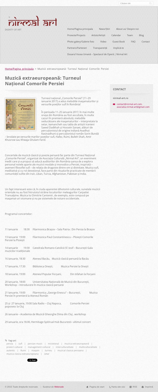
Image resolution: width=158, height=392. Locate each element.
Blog (141, 35)
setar (46, 353)
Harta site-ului (118, 387)
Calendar (116, 35)
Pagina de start (96, 387)
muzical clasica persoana (70, 350)
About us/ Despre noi (127, 28)
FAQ (133, 41)
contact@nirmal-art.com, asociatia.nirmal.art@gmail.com (133, 105)
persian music (35, 343)
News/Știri (104, 28)
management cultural (39, 347)
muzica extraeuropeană (76, 343)
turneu (48, 350)
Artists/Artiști (98, 35)
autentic (10, 350)
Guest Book (118, 41)
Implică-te (118, 47)
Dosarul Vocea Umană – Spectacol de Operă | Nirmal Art (97, 54)
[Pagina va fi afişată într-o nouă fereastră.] (20, 129)
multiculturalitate (88, 347)
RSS (135, 387)
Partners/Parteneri (77, 47)
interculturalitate (64, 347)
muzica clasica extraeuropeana (22, 353)
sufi (20, 343)
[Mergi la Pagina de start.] (31, 22)
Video (103, 41)
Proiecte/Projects (76, 35)
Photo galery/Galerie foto (80, 41)
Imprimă (149, 387)
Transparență (100, 47)
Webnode (59, 387)
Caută (150, 3)
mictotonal (53, 343)
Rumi (23, 350)
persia (9, 343)
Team (130, 35)
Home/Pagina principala (80, 28)
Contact (146, 41)
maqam (35, 350)
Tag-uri (12, 340)
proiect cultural (14, 347)
